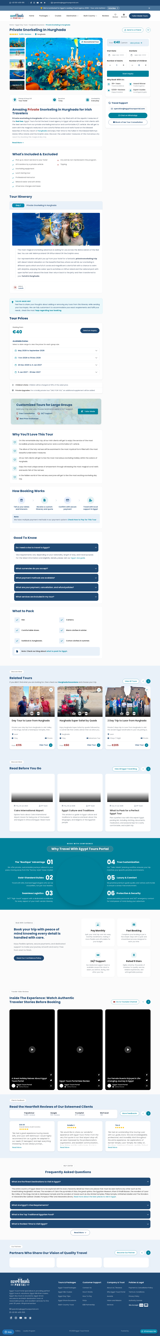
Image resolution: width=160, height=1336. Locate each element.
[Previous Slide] (143, 681)
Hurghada (42, 131)
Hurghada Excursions (36, 25)
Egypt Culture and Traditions (78, 810)
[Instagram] (34, 3)
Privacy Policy (134, 1296)
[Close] (149, 8)
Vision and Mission (114, 1300)
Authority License (135, 1300)
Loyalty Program (29, 1331)
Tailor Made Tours (140, 16)
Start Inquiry (128, 73)
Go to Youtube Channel (126, 1002)
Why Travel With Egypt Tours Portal (80, 849)
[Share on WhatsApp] (51, 1086)
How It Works (88, 1292)
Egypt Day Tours (21, 25)
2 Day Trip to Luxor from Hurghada (127, 720)
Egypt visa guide (78, 558)
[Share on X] (51, 1080)
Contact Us (87, 1288)
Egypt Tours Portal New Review (75, 1081)
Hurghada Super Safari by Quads (78, 720)
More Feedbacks (129, 1113)
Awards (110, 1296)
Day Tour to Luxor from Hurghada (31, 720)
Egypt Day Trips (64, 1296)
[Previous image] (29, 64)
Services (110, 1305)
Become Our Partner (126, 1252)
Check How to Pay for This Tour (82, 519)
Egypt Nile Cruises (65, 1292)
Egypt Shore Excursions (67, 1300)
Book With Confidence (80, 844)
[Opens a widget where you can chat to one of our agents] (8, 1332)
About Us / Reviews (114, 1288)
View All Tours (131, 681)
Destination (72, 16)
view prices (135, 43)
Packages (43, 16)
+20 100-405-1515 (18, 3)
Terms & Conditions (136, 1292)
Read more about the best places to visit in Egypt (95, 1196)
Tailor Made (89, 411)
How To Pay (87, 1296)
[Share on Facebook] (51, 1075)
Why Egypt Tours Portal (116, 1292)
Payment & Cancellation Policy (141, 1288)
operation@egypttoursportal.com (65, 3)
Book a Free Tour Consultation (129, 122)
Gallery (17, 1331)
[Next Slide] (148, 681)
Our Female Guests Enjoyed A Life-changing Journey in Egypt (124, 1079)
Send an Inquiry (90, 330)
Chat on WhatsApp (128, 115)
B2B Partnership (89, 1305)
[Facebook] (31, 3)
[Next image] (99, 64)
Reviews (105, 16)
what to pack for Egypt (56, 651)
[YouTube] (38, 3)
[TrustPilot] (45, 2)
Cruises (58, 16)
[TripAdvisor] (41, 2)
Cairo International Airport (29, 810)
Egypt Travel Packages (67, 1288)
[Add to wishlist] (148, 30)
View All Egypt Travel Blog (126, 769)
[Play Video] (32, 1049)
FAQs (85, 1300)
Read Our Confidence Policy (29, 958)
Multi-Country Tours (66, 1305)
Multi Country (89, 16)
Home (31, 16)
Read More (17, 142)
